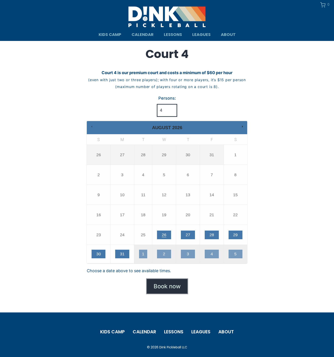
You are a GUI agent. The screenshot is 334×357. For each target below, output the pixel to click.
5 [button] (236, 255)
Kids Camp (110, 34)
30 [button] (100, 255)
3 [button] (189, 255)
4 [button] (213, 255)
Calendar (143, 34)
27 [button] (189, 236)
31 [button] (123, 255)
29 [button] (236, 236)
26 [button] (165, 236)
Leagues (201, 34)
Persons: (167, 98)
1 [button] (144, 255)
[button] (91, 126)
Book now (167, 286)
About (228, 34)
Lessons (173, 34)
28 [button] (213, 236)
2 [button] (165, 255)
